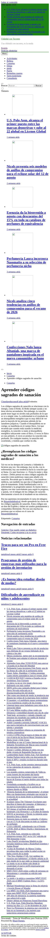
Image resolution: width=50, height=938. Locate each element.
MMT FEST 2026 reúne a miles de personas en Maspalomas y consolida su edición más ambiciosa (27, 873)
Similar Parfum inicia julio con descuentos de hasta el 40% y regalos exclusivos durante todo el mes (27, 759)
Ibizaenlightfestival (12, 501)
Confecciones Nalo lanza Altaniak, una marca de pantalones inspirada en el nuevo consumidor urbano (25, 352)
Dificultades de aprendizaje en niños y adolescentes (22, 596)
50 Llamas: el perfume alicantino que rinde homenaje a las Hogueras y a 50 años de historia (28, 810)
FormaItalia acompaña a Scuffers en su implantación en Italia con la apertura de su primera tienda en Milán (25, 786)
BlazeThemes (19, 921)
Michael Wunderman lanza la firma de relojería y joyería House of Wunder (27, 887)
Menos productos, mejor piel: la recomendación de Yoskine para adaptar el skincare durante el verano (27, 658)
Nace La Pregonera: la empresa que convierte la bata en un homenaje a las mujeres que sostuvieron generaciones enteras (27, 910)
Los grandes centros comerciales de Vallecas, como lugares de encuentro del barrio (26, 773)
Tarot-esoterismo (14, 76)
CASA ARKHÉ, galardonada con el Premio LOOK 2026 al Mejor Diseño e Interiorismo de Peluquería (27, 829)
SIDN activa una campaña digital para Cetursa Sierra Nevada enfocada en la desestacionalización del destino (27, 690)
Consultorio (12, 78)
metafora (5, 554)
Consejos (11, 63)
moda (9, 68)
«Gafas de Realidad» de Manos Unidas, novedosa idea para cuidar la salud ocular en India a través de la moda (26, 851)
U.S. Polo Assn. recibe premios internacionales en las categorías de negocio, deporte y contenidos (27, 767)
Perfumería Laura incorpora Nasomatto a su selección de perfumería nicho (26, 32)
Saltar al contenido (9, 2)
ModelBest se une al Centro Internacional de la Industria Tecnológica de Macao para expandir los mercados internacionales (27, 744)
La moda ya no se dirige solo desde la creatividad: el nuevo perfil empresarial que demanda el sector (25, 866)
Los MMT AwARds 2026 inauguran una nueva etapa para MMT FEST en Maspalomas (27, 892)
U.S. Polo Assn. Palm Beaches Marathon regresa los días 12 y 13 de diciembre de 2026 (27, 904)
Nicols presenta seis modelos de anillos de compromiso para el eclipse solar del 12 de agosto (25, 19)
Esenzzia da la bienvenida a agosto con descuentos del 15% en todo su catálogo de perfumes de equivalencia (25, 26)
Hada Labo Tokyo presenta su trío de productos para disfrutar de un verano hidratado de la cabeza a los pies (27, 650)
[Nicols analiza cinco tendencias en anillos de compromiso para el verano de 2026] (22, 295)
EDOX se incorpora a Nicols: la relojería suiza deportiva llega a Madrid (27, 815)
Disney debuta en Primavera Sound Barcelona (27, 900)
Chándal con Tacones (10, 39)
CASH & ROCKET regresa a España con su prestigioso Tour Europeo (26, 679)
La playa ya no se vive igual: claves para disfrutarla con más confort (24, 684)
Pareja (9, 71)
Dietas (9, 66)
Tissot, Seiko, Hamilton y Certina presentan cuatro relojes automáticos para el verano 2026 (27, 674)
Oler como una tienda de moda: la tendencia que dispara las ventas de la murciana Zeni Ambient (28, 696)
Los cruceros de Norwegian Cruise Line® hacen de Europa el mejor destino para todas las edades (27, 779)
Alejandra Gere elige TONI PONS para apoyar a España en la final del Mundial (27, 664)
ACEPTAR (6, 933)
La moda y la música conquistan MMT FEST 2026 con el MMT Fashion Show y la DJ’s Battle (27, 880)
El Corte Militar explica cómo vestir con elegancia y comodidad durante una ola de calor (27, 711)
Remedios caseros (14, 73)
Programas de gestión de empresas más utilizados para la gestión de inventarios (24, 563)
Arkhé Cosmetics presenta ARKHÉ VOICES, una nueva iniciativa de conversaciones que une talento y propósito (27, 725)
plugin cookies (40, 929)
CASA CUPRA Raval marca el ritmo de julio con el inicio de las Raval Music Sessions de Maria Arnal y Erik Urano (27, 737)
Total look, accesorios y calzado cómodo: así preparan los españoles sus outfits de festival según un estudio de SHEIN (26, 717)
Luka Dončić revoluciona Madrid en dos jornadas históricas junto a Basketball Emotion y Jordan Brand (28, 843)
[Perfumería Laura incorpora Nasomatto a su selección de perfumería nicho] (22, 252)
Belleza (10, 61)
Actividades (12, 58)
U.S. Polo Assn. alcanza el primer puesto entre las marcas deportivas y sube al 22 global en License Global (27, 12)
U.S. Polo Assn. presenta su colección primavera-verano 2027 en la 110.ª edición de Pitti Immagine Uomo (26, 836)
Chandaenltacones (9, 401)
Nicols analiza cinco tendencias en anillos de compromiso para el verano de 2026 (26, 306)
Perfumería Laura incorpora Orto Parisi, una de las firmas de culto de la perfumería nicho (27, 669)
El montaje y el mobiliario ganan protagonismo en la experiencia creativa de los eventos (27, 701)
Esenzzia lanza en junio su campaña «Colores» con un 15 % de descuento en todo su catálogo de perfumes (27, 821)
